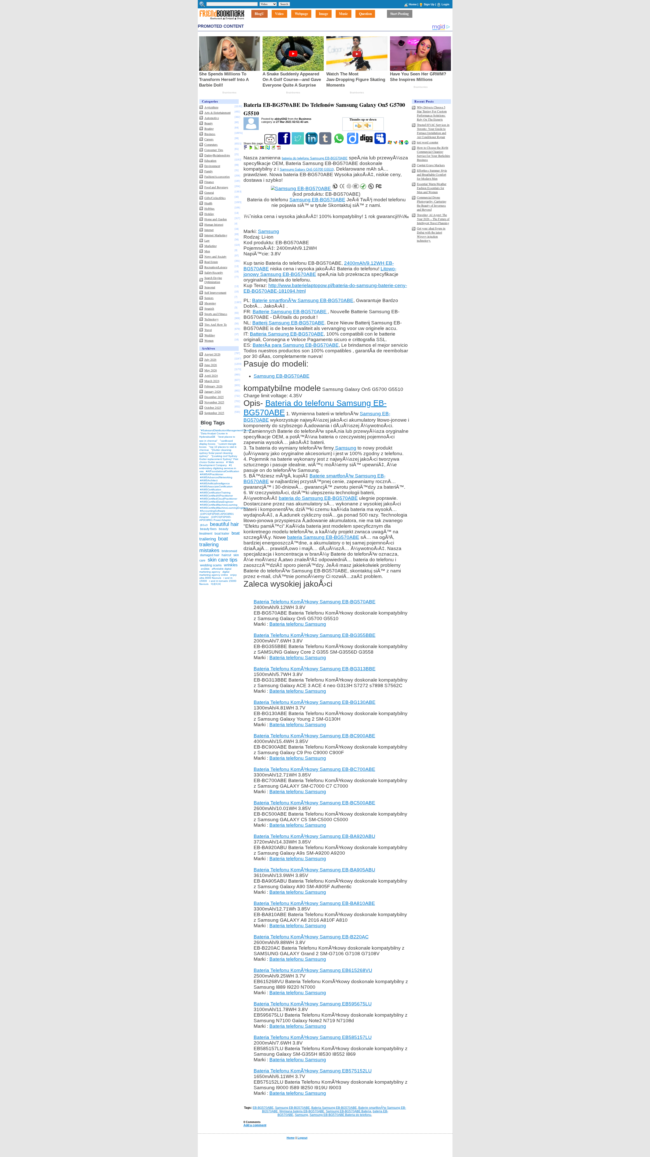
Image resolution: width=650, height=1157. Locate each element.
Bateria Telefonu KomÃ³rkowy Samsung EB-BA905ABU (314, 869)
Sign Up (429, 4)
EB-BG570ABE (263, 1108)
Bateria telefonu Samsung (297, 624)
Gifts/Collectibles (215, 198)
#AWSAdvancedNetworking (216, 477)
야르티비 (216, 584)
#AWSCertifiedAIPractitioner (216, 495)
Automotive (211, 118)
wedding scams (211, 565)
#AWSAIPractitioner (211, 474)
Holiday (209, 214)
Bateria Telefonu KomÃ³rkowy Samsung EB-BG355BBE (315, 635)
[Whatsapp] (339, 143)
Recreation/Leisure (215, 267)
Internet (209, 230)
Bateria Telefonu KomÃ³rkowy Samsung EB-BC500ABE (314, 802)
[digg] (366, 143)
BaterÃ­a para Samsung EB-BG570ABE (296, 345)
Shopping (210, 303)
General (209, 192)
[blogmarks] (251, 148)
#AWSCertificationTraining (215, 492)
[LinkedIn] (311, 143)
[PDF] (279, 148)
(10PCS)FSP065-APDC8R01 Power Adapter (215, 518)
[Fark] (245, 148)
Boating (209, 128)
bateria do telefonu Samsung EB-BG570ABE (315, 158)
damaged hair (209, 555)
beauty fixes (208, 529)
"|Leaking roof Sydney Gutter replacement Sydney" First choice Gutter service (218, 459)
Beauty (208, 123)
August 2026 (212, 354)
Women (209, 340)
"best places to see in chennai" (217, 438)
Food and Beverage (216, 187)
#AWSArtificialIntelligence (215, 483)
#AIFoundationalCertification (222, 471)
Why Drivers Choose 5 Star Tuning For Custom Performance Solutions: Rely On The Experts (432, 113)
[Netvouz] (268, 148)
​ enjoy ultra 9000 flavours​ (218, 576)
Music (343, 13)
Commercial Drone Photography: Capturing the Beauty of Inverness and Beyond (432, 203)
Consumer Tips (213, 150)
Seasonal (209, 287)
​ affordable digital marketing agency (215, 570)
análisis (204, 568)
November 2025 (214, 402)
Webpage (301, 13)
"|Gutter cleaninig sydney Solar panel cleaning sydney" (216, 453)
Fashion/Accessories (217, 176)
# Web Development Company (216, 464)
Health (208, 203)
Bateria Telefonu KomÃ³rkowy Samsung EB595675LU (313, 1003)
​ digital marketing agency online (214, 573)
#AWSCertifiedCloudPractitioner (218, 498)
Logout (302, 1137)
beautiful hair (224, 524)
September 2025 (214, 413)
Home (413, 4)
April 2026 (211, 375)
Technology (211, 319)
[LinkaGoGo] (262, 148)
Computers (211, 144)
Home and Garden (215, 219)
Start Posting (399, 13)
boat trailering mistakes (213, 544)
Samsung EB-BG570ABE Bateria (348, 1111)
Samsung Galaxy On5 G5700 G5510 (307, 169)
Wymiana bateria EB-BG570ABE (301, 1111)
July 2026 (210, 359)
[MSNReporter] (395, 143)
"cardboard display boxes (216, 442)
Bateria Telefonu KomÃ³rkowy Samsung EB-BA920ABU (314, 836)
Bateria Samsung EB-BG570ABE (334, 1108)
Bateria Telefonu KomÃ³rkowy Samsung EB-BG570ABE (315, 601)
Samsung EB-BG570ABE (317, 199)
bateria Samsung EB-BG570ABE (323, 537)
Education (210, 160)
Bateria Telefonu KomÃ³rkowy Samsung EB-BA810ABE (314, 903)
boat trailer (222, 533)
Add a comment (254, 1125)
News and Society (215, 256)
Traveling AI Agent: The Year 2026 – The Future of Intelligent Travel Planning (433, 219)
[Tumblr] (325, 143)
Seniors (209, 298)
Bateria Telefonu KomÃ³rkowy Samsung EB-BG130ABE (315, 702)
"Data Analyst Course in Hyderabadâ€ (213, 435)
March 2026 (211, 381)
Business (210, 134)
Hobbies (209, 208)
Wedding (209, 335)
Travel (208, 330)
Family (208, 171)
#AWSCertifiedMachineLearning (218, 504)
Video (279, 13)
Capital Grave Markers (431, 165)
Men (207, 251)
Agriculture (211, 107)
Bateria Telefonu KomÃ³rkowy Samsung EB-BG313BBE (315, 668)
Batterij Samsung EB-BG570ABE (288, 322)
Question (365, 13)
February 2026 (213, 386)
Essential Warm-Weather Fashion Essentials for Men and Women (432, 188)
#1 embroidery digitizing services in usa (217, 468)
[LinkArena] (256, 148)
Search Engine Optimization (213, 280)
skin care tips (222, 560)
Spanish (209, 308)
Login (445, 4)
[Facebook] (284, 143)
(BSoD (204, 525)
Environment (212, 166)
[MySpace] (380, 143)
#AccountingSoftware (212, 510)
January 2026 (212, 391)
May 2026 (210, 370)
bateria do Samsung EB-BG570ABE (318, 498)
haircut (226, 555)
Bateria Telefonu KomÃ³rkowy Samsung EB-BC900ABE (314, 735)
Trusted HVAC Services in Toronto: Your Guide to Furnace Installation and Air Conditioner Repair (433, 131)
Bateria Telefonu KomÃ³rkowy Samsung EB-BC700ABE (314, 769)
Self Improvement (215, 292)
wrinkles (231, 565)
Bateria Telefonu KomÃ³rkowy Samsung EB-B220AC (311, 936)
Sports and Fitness (215, 314)
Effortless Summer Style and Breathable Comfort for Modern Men (432, 174)
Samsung (268, 231)
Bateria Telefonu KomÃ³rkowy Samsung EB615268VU (313, 970)
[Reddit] (270, 143)
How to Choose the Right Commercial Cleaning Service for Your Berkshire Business (433, 153)
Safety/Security (213, 272)
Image (323, 13)
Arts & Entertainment (217, 112)
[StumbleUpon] (406, 143)
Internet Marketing (215, 235)
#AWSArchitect (209, 480)
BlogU (259, 13)
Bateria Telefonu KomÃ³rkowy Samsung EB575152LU (313, 1070)
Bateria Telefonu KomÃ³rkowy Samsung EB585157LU (313, 1037)
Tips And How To (215, 324)
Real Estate (211, 262)
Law (207, 240)
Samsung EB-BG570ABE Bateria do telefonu (340, 1115)
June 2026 (210, 365)
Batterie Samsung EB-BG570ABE (290, 311)
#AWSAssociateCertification (216, 486)
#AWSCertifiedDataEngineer (216, 501)
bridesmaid (229, 551)
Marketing (210, 246)
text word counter (427, 142)
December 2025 (214, 397)
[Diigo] (353, 143)
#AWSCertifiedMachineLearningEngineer (224, 507)
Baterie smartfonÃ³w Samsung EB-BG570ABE (302, 300)
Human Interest (213, 224)
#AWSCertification (210, 489)
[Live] (390, 143)
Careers (209, 139)
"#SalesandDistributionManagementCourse (225, 430)
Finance (209, 182)
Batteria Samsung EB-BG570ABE (287, 334)
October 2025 (212, 407)
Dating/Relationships (217, 155)
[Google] (401, 143)
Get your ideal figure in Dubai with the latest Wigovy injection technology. (431, 234)
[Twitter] (298, 143)
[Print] (273, 148)
